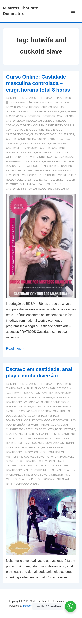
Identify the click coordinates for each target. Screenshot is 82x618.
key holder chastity (19, 170)
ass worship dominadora (43, 424)
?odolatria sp (32, 393)
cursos (46, 107)
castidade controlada (58, 116)
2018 (53, 388)
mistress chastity (18, 479)
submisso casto (58, 188)
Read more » (15, 348)
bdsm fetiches (28, 429)
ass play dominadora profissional (46, 420)
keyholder (51, 179)
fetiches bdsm (31, 447)
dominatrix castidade (20, 152)
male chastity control (34, 465)
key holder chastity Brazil (53, 170)
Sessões (62, 388)
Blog (17, 107)
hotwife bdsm (53, 161)
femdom (15, 447)
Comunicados (31, 107)
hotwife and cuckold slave (24, 161)
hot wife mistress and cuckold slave (50, 157)
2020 (55, 102)
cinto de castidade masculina (26, 139)
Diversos (59, 107)
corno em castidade (35, 143)
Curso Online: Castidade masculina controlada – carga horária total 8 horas (38, 83)
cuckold (38, 443)
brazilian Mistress (18, 434)
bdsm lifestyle (65, 429)
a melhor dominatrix (38, 397)
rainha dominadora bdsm (22, 483)
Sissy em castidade (33, 188)
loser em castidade (32, 184)
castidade (34, 116)
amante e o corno (18, 411)
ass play (41, 415)
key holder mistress (56, 175)
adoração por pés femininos (51, 406)
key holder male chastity (23, 175)
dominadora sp (55, 443)
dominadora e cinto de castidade (43, 148)
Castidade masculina (30, 125)
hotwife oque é (32, 166)
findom (28, 452)
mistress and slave (34, 474)
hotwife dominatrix (28, 461)
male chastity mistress (39, 470)
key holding (34, 179)
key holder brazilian (58, 166)
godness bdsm (44, 452)
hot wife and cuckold (51, 152)
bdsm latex (46, 429)
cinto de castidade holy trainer (52, 134)
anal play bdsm (41, 411)
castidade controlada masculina (29, 120)
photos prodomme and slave (50, 479)
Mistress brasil (59, 474)
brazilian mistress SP (46, 434)
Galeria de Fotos (17, 111)
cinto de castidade (37, 129)
